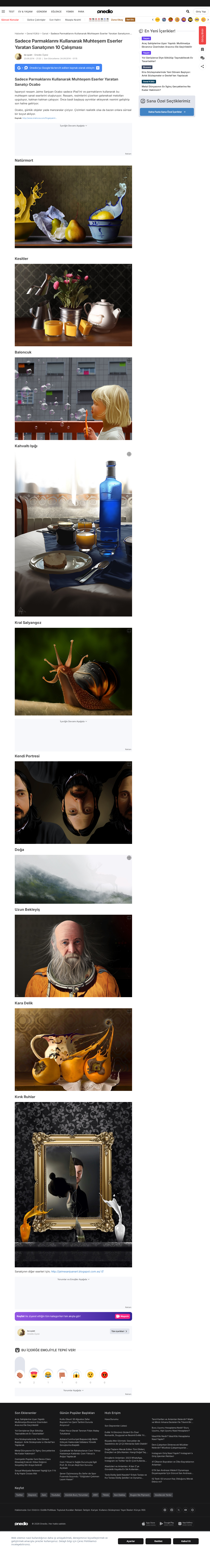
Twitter (19, 1495)
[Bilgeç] (170, 20)
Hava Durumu (111, 1419)
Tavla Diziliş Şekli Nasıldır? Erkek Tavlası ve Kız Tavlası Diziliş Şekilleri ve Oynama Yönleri (126, 1477)
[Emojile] (183, 20)
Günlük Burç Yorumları (76, 1495)
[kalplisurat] (203, 20)
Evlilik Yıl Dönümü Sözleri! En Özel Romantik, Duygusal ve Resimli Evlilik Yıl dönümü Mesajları (124, 1435)
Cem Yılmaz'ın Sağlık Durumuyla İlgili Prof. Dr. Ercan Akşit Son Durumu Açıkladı (78, 1465)
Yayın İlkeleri (127, 1510)
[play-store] (167, 1524)
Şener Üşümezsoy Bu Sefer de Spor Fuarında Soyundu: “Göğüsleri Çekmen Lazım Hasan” (79, 1476)
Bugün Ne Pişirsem (140, 1495)
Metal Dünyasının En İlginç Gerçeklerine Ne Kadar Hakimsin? (166, 88)
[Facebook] (172, 1510)
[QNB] (157, 20)
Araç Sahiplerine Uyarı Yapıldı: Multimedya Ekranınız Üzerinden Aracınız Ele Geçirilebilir (167, 45)
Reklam (78, 1510)
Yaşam (146, 38)
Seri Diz (130, 19)
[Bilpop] (177, 20)
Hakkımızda (20, 1510)
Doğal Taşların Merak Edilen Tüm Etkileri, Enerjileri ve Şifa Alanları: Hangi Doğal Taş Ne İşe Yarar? (125, 1452)
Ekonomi (147, 67)
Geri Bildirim (33, 1510)
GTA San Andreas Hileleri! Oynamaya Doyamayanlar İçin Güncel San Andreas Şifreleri (171, 1473)
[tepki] (20, 1375)
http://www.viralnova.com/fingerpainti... (39, 118)
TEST (11, 11)
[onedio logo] (105, 11)
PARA (81, 11)
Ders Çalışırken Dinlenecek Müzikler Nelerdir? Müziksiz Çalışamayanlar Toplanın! (170, 1447)
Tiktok (106, 1495)
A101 (95, 1495)
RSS (143, 1510)
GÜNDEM (42, 11)
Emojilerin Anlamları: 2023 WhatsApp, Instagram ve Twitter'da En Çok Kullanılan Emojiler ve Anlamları (125, 1460)
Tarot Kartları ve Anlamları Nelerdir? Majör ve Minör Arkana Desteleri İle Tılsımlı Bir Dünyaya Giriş (172, 1422)
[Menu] (3, 11)
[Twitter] (178, 1510)
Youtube (55, 1495)
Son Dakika (119, 1495)
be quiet (36, 54)
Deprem (32, 1495)
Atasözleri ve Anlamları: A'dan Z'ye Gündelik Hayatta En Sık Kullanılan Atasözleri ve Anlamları (122, 1469)
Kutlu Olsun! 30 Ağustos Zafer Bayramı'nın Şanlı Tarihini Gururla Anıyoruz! (76, 1422)
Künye (137, 1510)
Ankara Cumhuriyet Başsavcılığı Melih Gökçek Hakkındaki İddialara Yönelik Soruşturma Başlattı (79, 1442)
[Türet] (164, 20)
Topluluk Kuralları (65, 1510)
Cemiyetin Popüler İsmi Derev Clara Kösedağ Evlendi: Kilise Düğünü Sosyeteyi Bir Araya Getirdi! (33, 1462)
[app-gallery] (186, 1524)
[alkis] (197, 20)
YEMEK (70, 11)
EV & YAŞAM (25, 11)
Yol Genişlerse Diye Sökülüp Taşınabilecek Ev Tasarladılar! (167, 59)
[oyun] (190, 20)
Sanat (45, 33)
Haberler (19, 33)
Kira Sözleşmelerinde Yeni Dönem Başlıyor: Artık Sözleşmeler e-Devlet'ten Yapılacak (166, 74)
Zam (44, 1495)
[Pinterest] (192, 1510)
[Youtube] (185, 1510)
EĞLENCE (56, 11)
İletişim (86, 1510)
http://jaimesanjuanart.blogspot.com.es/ (76, 1271)
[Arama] (188, 11)
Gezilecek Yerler (163, 1495)
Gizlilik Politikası (48, 1510)
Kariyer (94, 1510)
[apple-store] (149, 1524)
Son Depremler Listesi (116, 1425)
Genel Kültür (33, 33)
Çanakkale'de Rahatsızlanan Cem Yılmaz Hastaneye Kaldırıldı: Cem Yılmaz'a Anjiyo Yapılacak (80, 1453)
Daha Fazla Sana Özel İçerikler (165, 111)
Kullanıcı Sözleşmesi (109, 1510)
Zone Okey (117, 19)
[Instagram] (165, 1510)
